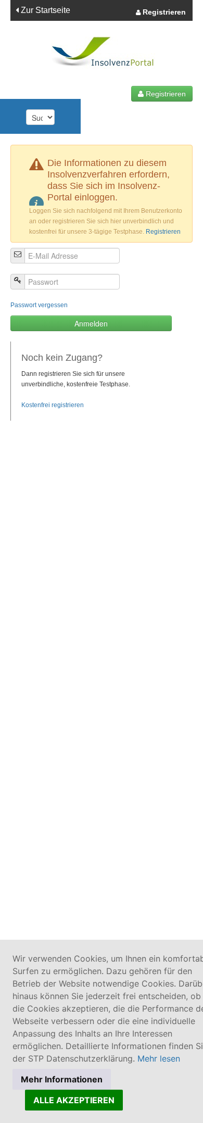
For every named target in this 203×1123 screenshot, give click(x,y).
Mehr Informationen (62, 1079)
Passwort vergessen (39, 305)
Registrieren (163, 12)
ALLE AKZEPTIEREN (74, 1100)
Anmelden (91, 323)
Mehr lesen (158, 1058)
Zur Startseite (44, 10)
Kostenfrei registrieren (52, 405)
